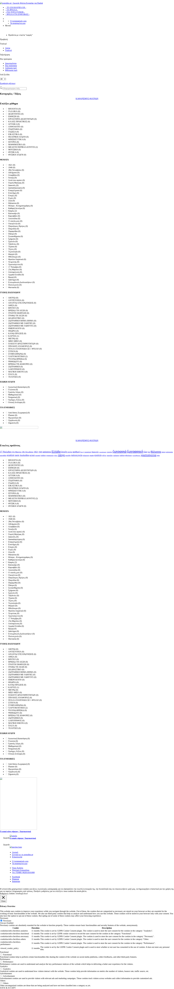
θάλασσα (156, 451)
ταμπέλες (110, 455)
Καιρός (12, 211)
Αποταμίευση (15, 272)
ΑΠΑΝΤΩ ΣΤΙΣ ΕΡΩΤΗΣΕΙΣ (22, 303)
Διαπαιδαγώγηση (16, 188)
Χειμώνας (13, 262)
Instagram (16, 881)
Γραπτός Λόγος (15, 392)
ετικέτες (109, 452)
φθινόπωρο (128, 455)
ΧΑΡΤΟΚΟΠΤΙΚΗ (18, 356)
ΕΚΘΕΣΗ (13, 116)
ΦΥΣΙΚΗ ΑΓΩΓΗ (17, 155)
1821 (11, 165)
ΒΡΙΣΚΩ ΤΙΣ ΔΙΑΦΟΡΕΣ (20, 364)
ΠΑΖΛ (12, 374)
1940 (11, 167)
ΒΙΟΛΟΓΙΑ (14, 109)
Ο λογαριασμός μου (18, 21)
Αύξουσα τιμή (11, 68)
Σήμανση (13, 423)
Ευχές (12, 198)
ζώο (149, 452)
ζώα (145, 452)
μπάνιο (43, 455)
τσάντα (122, 455)
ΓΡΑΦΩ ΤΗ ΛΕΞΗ (17, 315)
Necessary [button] (4, 918)
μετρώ (32, 455)
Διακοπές (13, 185)
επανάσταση (102, 452)
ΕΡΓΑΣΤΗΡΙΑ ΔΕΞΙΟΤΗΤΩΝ (22, 119)
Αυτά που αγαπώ (16, 180)
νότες (55, 455)
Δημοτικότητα (10, 63)
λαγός (17, 455)
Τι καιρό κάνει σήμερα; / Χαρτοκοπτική (15, 831)
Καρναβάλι (14, 216)
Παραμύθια (14, 231)
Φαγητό (12, 254)
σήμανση (86, 455)
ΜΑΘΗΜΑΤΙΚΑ (16, 144)
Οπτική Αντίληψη (16, 402)
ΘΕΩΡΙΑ (13, 331)
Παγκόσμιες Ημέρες (18, 226)
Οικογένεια (14, 223)
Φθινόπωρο (14, 257)
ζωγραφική (135, 451)
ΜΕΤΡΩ (13, 338)
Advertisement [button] (6, 973)
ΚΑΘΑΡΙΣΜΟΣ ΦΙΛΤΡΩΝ (87, 98)
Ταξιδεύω (13, 244)
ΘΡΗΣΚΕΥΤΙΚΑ (17, 139)
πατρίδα (68, 455)
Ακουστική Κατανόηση (19, 387)
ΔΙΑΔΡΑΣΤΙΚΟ (16, 318)
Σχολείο (13, 241)
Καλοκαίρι (14, 213)
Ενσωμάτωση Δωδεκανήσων (21, 282)
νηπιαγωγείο (50, 455)
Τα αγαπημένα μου (17, 23)
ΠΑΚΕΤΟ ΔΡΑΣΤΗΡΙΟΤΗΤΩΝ (23, 344)
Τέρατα (12, 246)
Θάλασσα (13, 203)
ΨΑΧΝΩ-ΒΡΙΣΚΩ (17, 359)
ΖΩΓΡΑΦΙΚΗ (15, 367)
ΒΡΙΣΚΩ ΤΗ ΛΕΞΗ (18, 310)
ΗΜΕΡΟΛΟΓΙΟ (16, 328)
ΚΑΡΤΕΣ (13, 336)
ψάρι (158, 455)
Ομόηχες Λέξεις (16, 400)
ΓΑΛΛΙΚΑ (14, 111)
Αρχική (15, 852)
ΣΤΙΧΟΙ (13, 351)
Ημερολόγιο (14, 418)
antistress (47, 451)
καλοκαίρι (169, 452)
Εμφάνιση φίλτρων (7, 83)
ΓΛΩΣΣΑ (13, 132)
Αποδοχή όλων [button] (21, 893)
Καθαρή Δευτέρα (16, 208)
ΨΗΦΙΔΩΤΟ (15, 361)
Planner (12, 415)
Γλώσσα (13, 389)
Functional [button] (4, 952)
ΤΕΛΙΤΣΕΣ (14, 377)
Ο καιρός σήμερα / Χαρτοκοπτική (23, 838)
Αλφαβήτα (13, 175)
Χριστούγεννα (15, 264)
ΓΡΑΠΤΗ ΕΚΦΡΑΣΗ (18, 313)
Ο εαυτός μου (15, 221)
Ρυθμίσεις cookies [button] (7, 893)
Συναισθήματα (15, 236)
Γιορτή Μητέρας (16, 183)
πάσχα (61, 455)
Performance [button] (5, 959)
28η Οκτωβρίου (16, 170)
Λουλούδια (14, 218)
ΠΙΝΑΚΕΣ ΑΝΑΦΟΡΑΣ (20, 346)
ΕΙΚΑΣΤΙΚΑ (15, 134)
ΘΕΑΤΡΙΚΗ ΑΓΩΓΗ (18, 137)
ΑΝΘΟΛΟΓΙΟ (15, 127)
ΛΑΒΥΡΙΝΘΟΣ (16, 369)
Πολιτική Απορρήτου (20, 870)
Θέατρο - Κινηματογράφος (20, 206)
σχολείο (98, 455)
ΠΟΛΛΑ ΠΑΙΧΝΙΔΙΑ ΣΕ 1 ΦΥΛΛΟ (25, 349)
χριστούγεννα (148, 455)
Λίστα (7, 48)
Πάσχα (12, 234)
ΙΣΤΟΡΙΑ (13, 142)
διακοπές (95, 452)
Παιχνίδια (13, 229)
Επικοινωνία (17, 857)
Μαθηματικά (14, 395)
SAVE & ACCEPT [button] (8, 988)
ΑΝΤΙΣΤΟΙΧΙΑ (16, 300)
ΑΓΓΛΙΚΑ (14, 124)
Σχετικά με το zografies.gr (22, 855)
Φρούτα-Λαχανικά (17, 259)
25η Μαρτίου (15, 269)
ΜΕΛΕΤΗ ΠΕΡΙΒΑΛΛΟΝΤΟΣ (23, 147)
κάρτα (163, 452)
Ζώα (11, 201)
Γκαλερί (8, 50)
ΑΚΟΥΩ (13, 298)
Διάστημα (13, 280)
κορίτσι (10, 455)
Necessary (7, 921)
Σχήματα (13, 239)
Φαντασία (13, 287)
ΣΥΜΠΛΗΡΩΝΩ (17, 354)
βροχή (82, 452)
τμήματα (116, 455)
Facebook (16, 877)
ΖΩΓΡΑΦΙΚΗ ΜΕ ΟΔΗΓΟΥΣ (22, 326)
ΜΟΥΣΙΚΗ (14, 150)
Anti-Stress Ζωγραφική (19, 413)
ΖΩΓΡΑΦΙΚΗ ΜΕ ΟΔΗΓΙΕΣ (21, 323)
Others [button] (2, 981)
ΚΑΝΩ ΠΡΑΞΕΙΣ (17, 333)
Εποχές (12, 195)
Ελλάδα (56, 451)
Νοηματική (14, 397)
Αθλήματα (13, 172)
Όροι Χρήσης (17, 868)
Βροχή (12, 277)
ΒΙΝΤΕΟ (13, 308)
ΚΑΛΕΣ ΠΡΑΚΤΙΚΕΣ (19, 121)
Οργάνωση (14, 420)
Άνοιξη (12, 178)
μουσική (37, 455)
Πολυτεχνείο (15, 285)
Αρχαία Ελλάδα (16, 275)
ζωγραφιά (119, 451)
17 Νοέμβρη (14, 267)
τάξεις (104, 455)
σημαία (92, 455)
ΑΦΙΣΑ (12, 305)
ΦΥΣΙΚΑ (13, 152)
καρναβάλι (3, 455)
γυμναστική (87, 452)
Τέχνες (12, 249)
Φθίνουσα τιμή (11, 70)
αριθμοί (76, 451)
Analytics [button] (4, 966)
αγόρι (70, 452)
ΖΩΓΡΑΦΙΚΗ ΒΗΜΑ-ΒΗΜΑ (22, 321)
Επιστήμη (13, 193)
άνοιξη (64, 451)
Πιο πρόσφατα (11, 66)
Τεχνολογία (14, 252)
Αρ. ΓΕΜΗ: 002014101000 (23, 872)
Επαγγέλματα (15, 190)
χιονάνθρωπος (136, 455)
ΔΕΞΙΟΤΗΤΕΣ (15, 114)
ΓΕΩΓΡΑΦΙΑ (15, 129)
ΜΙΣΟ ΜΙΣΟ (15, 341)
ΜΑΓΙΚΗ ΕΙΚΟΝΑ (18, 372)
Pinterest (15, 879)
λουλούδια (24, 455)
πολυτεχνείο (76, 455)
